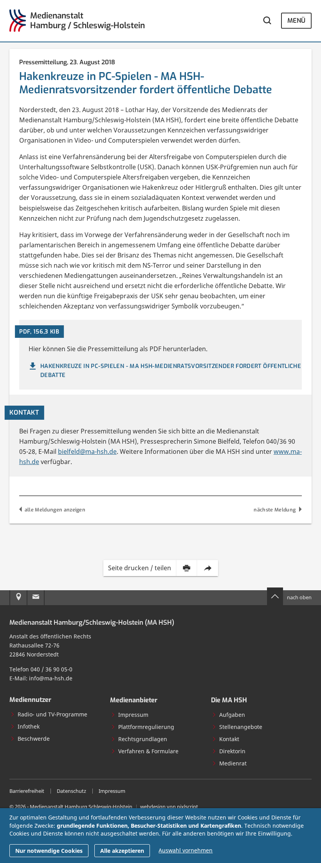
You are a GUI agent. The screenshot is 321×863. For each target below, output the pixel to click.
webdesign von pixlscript (169, 806)
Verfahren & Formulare (148, 751)
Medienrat (233, 763)
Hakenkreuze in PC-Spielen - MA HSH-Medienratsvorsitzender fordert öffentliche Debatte (170, 370)
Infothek (29, 726)
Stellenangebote (240, 727)
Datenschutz (71, 790)
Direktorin (232, 751)
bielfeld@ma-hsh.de (87, 451)
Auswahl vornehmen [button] (186, 850)
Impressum (133, 714)
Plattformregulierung (146, 727)
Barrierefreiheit (26, 790)
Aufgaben (232, 714)
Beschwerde (34, 738)
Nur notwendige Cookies (49, 850)
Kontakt (229, 739)
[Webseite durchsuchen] (267, 21)
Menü (296, 20)
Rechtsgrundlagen (142, 739)
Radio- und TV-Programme (52, 714)
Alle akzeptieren (122, 850)
